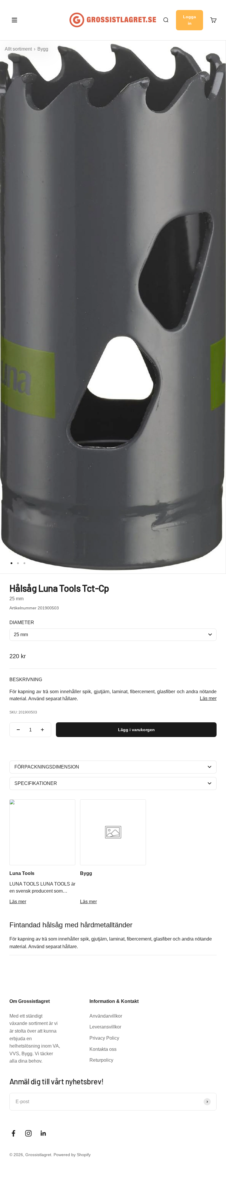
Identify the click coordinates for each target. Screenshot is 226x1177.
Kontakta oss (103, 1049)
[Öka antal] (42, 730)
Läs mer (208, 698)
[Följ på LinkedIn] (43, 1133)
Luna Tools (21, 873)
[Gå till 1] (11, 563)
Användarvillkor (105, 1015)
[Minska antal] (18, 730)
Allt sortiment (19, 48)
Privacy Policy (104, 1038)
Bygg (42, 48)
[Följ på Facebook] (13, 1133)
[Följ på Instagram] (28, 1133)
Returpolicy (101, 1060)
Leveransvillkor (105, 1026)
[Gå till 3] (24, 563)
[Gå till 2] (18, 563)
